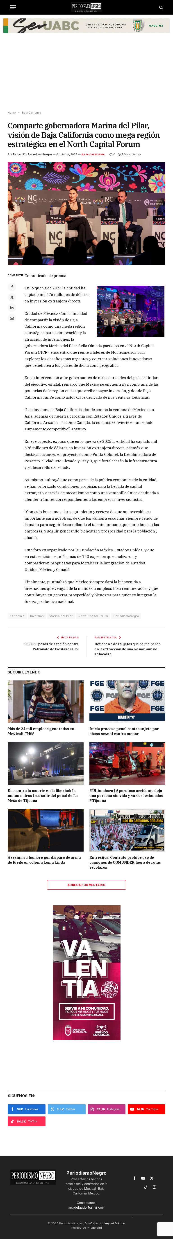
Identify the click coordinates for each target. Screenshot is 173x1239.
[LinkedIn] (12, 307)
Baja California (93, 154)
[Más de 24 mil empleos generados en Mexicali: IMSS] (46, 701)
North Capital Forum (93, 616)
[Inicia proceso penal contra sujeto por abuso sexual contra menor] (127, 701)
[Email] (12, 318)
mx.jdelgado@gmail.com (86, 1207)
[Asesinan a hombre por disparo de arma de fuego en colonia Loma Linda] (46, 830)
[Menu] (13, 7)
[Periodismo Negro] (86, 7)
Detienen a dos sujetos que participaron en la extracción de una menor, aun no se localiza (128, 649)
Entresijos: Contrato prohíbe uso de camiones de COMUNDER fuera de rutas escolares (125, 862)
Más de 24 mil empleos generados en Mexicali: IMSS (41, 731)
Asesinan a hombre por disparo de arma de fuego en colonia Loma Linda (44, 860)
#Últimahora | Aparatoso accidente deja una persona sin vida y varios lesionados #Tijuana (126, 795)
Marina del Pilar (61, 616)
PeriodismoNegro (126, 616)
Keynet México (115, 1223)
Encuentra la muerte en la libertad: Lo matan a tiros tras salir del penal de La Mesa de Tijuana (43, 795)
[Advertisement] (86, 75)
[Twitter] (12, 297)
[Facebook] (12, 287)
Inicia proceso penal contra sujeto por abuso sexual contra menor (124, 731)
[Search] (160, 7)
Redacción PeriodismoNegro (32, 154)
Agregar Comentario (86, 885)
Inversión (37, 616)
